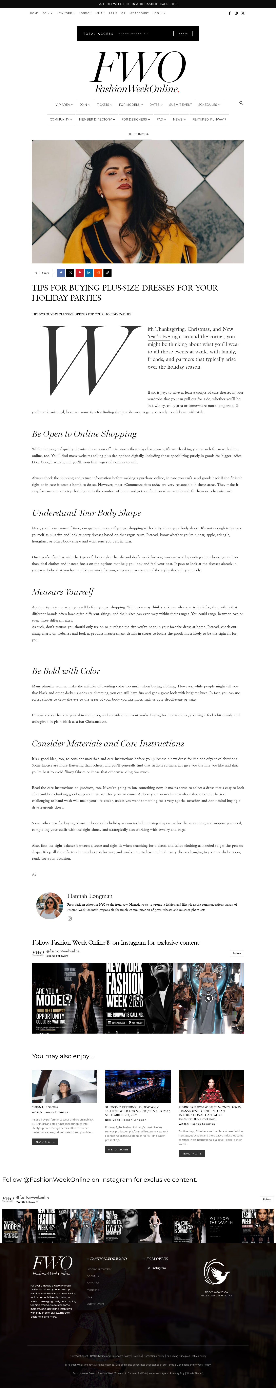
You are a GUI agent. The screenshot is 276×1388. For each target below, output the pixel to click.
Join (46, 13)
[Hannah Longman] (49, 907)
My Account (139, 13)
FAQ (160, 119)
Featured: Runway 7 (209, 119)
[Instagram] (236, 13)
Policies (137, 1355)
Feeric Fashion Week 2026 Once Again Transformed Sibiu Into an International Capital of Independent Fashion (210, 1113)
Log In (158, 13)
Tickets (103, 105)
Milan (100, 13)
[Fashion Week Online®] (138, 73)
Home (34, 13)
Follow (237, 953)
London (85, 13)
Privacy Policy (202, 1364)
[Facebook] (229, 13)
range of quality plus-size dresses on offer (81, 449)
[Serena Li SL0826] (64, 1086)
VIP (123, 13)
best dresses (130, 412)
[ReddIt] (98, 273)
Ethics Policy (199, 1355)
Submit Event (180, 105)
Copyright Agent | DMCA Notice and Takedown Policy (100, 1355)
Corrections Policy (154, 1355)
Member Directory (95, 119)
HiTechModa (138, 134)
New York (64, 13)
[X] (243, 13)
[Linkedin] (89, 273)
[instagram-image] (67, 998)
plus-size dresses (88, 823)
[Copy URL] (107, 273)
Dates (154, 105)
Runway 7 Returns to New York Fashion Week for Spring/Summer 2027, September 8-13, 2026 (137, 1111)
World (37, 1112)
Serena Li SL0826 (45, 1107)
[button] (241, 103)
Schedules (207, 105)
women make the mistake (76, 686)
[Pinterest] (80, 273)
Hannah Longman (90, 896)
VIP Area (63, 105)
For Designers (134, 119)
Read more (45, 1141)
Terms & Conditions (178, 1364)
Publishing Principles (178, 1355)
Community (59, 119)
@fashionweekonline (63, 951)
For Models (129, 105)
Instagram (159, 1268)
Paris (113, 13)
